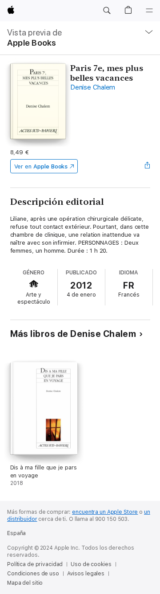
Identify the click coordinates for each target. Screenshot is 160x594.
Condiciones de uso (33, 574)
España (16, 533)
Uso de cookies (91, 564)
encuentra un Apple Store (105, 512)
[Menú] (149, 10)
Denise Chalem (92, 87)
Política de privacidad (35, 564)
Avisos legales (85, 574)
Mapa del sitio (25, 583)
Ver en (41, 166)
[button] (106, 10)
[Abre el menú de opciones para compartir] (147, 166)
